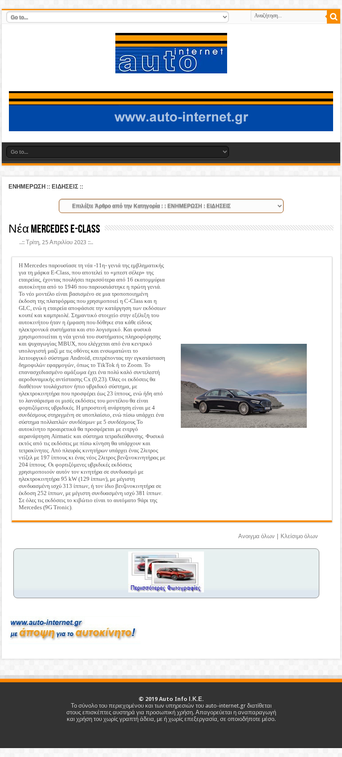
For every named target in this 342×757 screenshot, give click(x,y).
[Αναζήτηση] (333, 17)
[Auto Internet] (171, 66)
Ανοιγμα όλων (256, 536)
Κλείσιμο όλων (299, 536)
